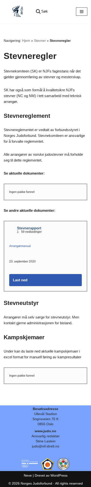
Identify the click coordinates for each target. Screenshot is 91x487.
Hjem (26, 40)
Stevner (40, 40)
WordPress (58, 475)
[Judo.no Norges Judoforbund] (18, 11)
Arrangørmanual (20, 246)
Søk (44, 11)
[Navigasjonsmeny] (81, 11)
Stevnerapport (29, 228)
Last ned (20, 280)
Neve (28, 475)
